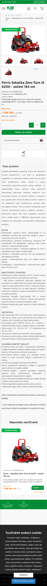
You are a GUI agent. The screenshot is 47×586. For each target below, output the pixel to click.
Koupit (36, 488)
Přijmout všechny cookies (23, 581)
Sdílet (23, 156)
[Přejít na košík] (41, 8)
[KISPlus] (10, 8)
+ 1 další (35, 69)
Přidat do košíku (23, 132)
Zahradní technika (10, 2)
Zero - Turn (14, 15)
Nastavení (23, 575)
